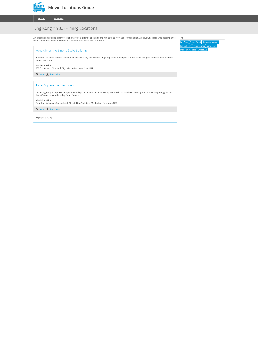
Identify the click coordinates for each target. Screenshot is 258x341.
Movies (41, 18)
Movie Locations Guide (71, 7)
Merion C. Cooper (188, 50)
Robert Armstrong (211, 42)
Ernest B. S (202, 50)
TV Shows (58, 18)
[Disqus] (105, 164)
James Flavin (185, 46)
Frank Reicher (199, 46)
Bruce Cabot (195, 42)
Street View (55, 74)
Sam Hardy (211, 46)
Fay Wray (184, 42)
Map (41, 74)
